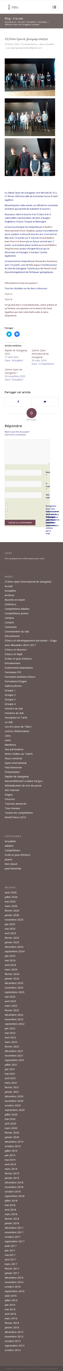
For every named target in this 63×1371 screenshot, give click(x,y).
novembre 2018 (14, 1187)
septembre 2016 (15, 1291)
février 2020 (12, 1132)
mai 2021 (10, 1073)
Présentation (12, 772)
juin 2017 (10, 1250)
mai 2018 (10, 1205)
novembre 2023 (14, 987)
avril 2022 (10, 1037)
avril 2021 (10, 1078)
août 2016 (11, 1295)
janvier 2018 (12, 1223)
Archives (9, 595)
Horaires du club (14, 713)
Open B (8, 299)
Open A (8, 293)
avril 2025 (10, 933)
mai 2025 (10, 928)
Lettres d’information (17, 731)
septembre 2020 (15, 1110)
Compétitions (12, 850)
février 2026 (12, 910)
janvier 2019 (12, 1178)
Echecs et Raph (14, 654)
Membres (10, 744)
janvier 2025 (12, 942)
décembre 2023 (14, 983)
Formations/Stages (16, 681)
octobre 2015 (13, 1341)
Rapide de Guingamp (17, 776)
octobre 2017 (13, 1236)
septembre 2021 (15, 1060)
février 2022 (12, 1046)
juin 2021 (10, 1069)
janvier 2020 (12, 1137)
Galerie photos (13, 685)
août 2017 (11, 1245)
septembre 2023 (15, 992)
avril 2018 (10, 1209)
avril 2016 (10, 1313)
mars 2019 (11, 1168)
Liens (8, 735)
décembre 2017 (14, 1227)
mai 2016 (10, 1309)
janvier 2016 (12, 1327)
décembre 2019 (14, 1141)
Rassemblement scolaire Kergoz (24, 781)
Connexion (11, 627)
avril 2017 (10, 1259)
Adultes (9, 845)
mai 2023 (10, 996)
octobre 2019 (13, 1146)
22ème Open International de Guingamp (40, 354)
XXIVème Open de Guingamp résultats (26, 39)
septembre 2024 (15, 951)
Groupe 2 (10, 694)
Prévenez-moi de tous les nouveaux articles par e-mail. (50, 525)
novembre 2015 (14, 1336)
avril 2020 (10, 1123)
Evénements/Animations (19, 667)
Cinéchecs (10, 604)
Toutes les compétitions (19, 812)
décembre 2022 (14, 1014)
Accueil (21, 22)
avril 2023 (10, 1001)
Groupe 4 (10, 704)
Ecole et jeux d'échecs (17, 854)
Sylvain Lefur (25, 1368)
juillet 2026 (11, 897)
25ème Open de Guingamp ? (13, 371)
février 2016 (12, 1323)
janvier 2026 (12, 915)
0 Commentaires (29, 44)
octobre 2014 (13, 1350)
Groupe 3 (10, 699)
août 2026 (11, 892)
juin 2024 (10, 955)
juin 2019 (10, 1155)
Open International (15, 762)
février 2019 (12, 1173)
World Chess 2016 (15, 817)
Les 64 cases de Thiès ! (18, 726)
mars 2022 (11, 1042)
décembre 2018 (14, 1182)
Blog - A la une (14, 18)
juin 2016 (10, 1304)
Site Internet (12, 790)
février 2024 (12, 974)
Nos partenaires (14, 749)
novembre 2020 (14, 1100)
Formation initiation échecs (20, 676)
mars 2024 (11, 969)
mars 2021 (11, 1082)
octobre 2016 (13, 1286)
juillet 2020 (11, 1114)
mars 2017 (11, 1264)
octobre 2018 (13, 1191)
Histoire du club (14, 708)
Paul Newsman (13, 767)
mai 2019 (10, 1159)
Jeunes (8, 859)
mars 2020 (11, 1128)
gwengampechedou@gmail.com (26, 47)
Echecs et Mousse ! (16, 649)
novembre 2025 (14, 919)
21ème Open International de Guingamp (28, 581)
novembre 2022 (14, 1019)
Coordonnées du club (17, 631)
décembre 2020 (14, 1096)
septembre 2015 (15, 1345)
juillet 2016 (11, 1300)
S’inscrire (10, 799)
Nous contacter (14, 758)
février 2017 (12, 1268)
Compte (9, 617)
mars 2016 (11, 1318)
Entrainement (12, 663)
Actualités (31, 22)
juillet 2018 (11, 1200)
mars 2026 (11, 906)
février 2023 (12, 1010)
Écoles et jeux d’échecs (18, 658)
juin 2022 (10, 1028)
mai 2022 (10, 1033)
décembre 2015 (14, 1332)
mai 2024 (10, 960)
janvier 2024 (12, 978)
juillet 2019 (11, 1150)
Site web (48, 496)
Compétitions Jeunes (17, 613)
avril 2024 (10, 965)
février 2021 (12, 1087)
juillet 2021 (11, 1064)
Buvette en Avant (15, 599)
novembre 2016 (14, 1282)
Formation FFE (13, 672)
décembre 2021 (14, 1051)
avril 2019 (10, 1164)
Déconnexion (12, 636)
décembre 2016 (14, 1277)
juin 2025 (10, 924)
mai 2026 (10, 901)
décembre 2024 (14, 946)
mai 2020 (10, 1119)
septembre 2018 (15, 1196)
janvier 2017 (12, 1273)
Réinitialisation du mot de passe (23, 785)
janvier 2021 (12, 1091)
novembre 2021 (14, 1055)
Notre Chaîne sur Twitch (19, 753)
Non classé (11, 863)
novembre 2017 (14, 1232)
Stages (9, 794)
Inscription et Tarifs (16, 717)
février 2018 (12, 1218)
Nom (48, 474)
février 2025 (12, 937)
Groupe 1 (10, 690)
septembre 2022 (15, 1023)
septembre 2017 (15, 1241)
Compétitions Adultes (17, 608)
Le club (9, 722)
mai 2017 (10, 1255)
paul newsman (13, 868)
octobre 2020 (13, 1105)
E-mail (48, 486)
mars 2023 (11, 1005)
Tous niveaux (12, 808)
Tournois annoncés (16, 803)
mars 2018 (11, 1214)
